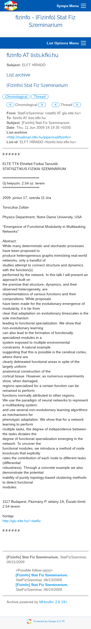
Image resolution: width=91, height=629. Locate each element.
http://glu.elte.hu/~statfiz (22, 521)
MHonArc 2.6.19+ (53, 602)
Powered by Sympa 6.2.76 (49, 621)
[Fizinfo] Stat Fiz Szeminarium (41, 575)
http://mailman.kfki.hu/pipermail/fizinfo (39, 137)
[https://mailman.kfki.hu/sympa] (11, 6)
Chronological (16, 97)
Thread (40, 97)
